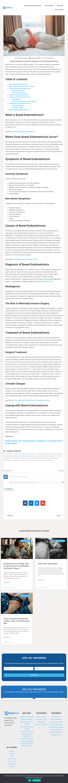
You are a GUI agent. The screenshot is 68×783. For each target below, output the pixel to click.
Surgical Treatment (18, 105)
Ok (29, 780)
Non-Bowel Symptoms (19, 93)
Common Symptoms (18, 90)
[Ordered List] (21, 482)
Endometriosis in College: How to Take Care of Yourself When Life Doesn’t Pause (16, 566)
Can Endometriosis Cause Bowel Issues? (25, 259)
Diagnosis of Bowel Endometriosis (19, 97)
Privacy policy (36, 780)
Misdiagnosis (16, 99)
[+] (36, 482)
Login (62, 470)
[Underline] (16, 482)
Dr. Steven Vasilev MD (27, 454)
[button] (25, 503)
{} (33, 482)
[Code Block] (28, 482)
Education (60, 5)
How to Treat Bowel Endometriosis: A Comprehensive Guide (31, 400)
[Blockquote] (26, 482)
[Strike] (18, 482)
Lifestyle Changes (18, 108)
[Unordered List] (23, 482)
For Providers (59, 9)
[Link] (31, 482)
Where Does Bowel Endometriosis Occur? (22, 86)
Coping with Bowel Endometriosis (19, 110)
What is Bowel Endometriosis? (18, 84)
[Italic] (13, 482)
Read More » (7, 582)
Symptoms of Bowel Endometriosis (20, 88)
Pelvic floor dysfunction (48, 564)
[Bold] (11, 482)
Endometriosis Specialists (32, 5)
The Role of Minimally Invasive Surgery (24, 101)
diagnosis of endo (47, 281)
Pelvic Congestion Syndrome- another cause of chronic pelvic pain (17, 621)
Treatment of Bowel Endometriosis (19, 103)
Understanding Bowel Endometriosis (24, 132)
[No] (66, 778)
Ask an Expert (49, 5)
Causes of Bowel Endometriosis (19, 95)
